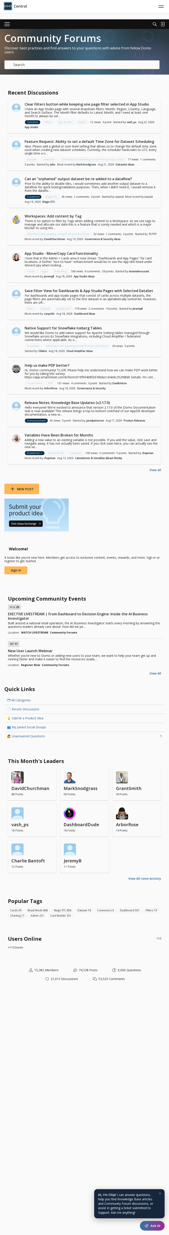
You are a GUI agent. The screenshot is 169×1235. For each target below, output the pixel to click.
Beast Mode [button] (56, 453)
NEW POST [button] (25, 489)
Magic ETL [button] (52, 197)
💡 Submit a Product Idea (25, 718)
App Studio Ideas (84, 276)
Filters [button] (48, 122)
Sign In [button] (16, 570)
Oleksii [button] (42, 351)
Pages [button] (44, 271)
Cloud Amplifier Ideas (79, 351)
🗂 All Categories (19, 700)
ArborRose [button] (50, 388)
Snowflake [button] (33, 346)
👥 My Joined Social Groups (26, 727)
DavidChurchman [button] (54, 239)
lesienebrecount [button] (139, 271)
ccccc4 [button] (119, 197)
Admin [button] (37, 915)
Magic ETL (48, 202)
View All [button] (155, 673)
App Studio (31, 127)
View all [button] (155, 470)
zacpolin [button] (49, 314)
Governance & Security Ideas (103, 239)
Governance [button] (34, 383)
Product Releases (134, 420)
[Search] (155, 24)
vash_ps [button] (131, 122)
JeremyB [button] (49, 276)
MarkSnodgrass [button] (86, 164)
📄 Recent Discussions (23, 709)
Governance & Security (91, 388)
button (82, 122)
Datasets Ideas (125, 164)
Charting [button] (17, 915)
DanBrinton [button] (119, 383)
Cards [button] (30, 271)
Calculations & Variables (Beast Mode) (98, 458)
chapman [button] (147, 453)
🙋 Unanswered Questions (84, 736)
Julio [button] (52, 164)
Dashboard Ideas (84, 314)
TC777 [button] (152, 234)
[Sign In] (163, 24)
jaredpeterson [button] (95, 420)
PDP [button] (50, 383)
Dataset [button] (32, 159)
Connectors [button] (105, 910)
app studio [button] (65, 122)
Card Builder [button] (60, 915)
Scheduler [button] (49, 159)
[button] (16, 107)
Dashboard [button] (63, 309)
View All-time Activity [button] (144, 878)
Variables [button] (75, 453)
